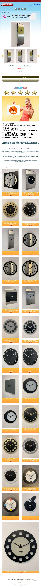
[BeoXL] (7, 5)
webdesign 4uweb (20, 582)
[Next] (38, 56)
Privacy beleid (13, 579)
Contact (15, 580)
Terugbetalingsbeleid (20, 579)
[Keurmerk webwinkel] (19, 16)
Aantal (20, 71)
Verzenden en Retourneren (8, 580)
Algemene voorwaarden (29, 579)
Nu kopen (20, 80)
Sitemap (18, 580)
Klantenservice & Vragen (25, 580)
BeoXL (19, 584)
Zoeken (8, 579)
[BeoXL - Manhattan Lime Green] (9, 56)
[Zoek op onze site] (25, 9)
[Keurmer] (20, 94)
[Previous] (2, 56)
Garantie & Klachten (34, 580)
